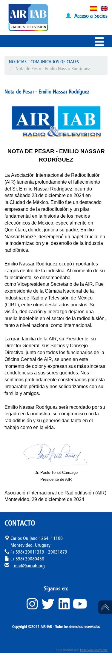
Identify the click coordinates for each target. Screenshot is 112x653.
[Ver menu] (101, 42)
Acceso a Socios (91, 15)
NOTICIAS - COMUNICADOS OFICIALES (44, 61)
